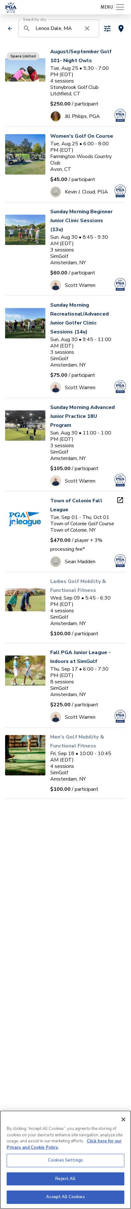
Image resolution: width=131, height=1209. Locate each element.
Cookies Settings (65, 1160)
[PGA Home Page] (11, 7)
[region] (65, 1160)
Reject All (65, 1179)
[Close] (123, 1119)
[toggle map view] (121, 28)
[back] (10, 28)
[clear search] (87, 28)
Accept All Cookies (65, 1197)
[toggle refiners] (107, 28)
